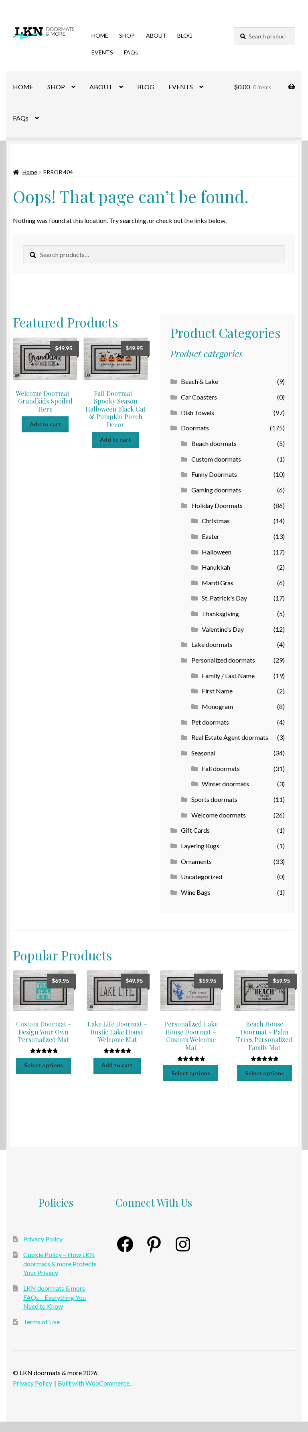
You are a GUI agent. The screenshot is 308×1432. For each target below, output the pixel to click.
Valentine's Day (223, 629)
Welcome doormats (218, 815)
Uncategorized (201, 876)
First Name (217, 691)
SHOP (127, 35)
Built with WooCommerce (94, 1383)
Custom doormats (216, 459)
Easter (210, 536)
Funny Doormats (214, 474)
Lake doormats (212, 644)
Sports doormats (214, 799)
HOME (99, 35)
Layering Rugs (200, 846)
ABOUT (156, 35)
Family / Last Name (228, 675)
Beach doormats (214, 443)
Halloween (216, 552)
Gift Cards (195, 830)
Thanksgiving (220, 613)
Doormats (195, 428)
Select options (43, 1065)
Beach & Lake (199, 381)
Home (29, 172)
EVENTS (102, 52)
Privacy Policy (43, 1239)
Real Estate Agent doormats (229, 737)
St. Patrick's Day (224, 598)
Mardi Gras (217, 582)
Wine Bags (196, 892)
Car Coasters (199, 397)
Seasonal (203, 753)
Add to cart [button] (45, 424)
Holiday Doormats (217, 505)
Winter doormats (225, 783)
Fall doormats (221, 768)
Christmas (216, 520)
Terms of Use (41, 1322)
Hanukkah (216, 567)
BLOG (184, 35)
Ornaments (196, 861)
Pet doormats (210, 722)
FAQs (131, 52)
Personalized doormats (223, 660)
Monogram (217, 706)
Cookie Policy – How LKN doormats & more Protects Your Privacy (60, 1263)
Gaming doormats (216, 490)
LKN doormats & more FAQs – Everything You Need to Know (54, 1297)
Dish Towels (197, 412)
